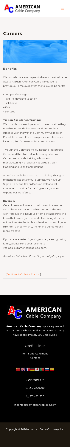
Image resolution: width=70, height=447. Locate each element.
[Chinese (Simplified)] (18, 369)
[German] (32, 369)
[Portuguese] (42, 369)
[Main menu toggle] (62, 8)
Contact (35, 358)
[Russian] (47, 369)
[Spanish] (52, 369)
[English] (23, 369)
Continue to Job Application (23, 274)
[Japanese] (37, 369)
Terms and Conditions (35, 353)
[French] (27, 369)
